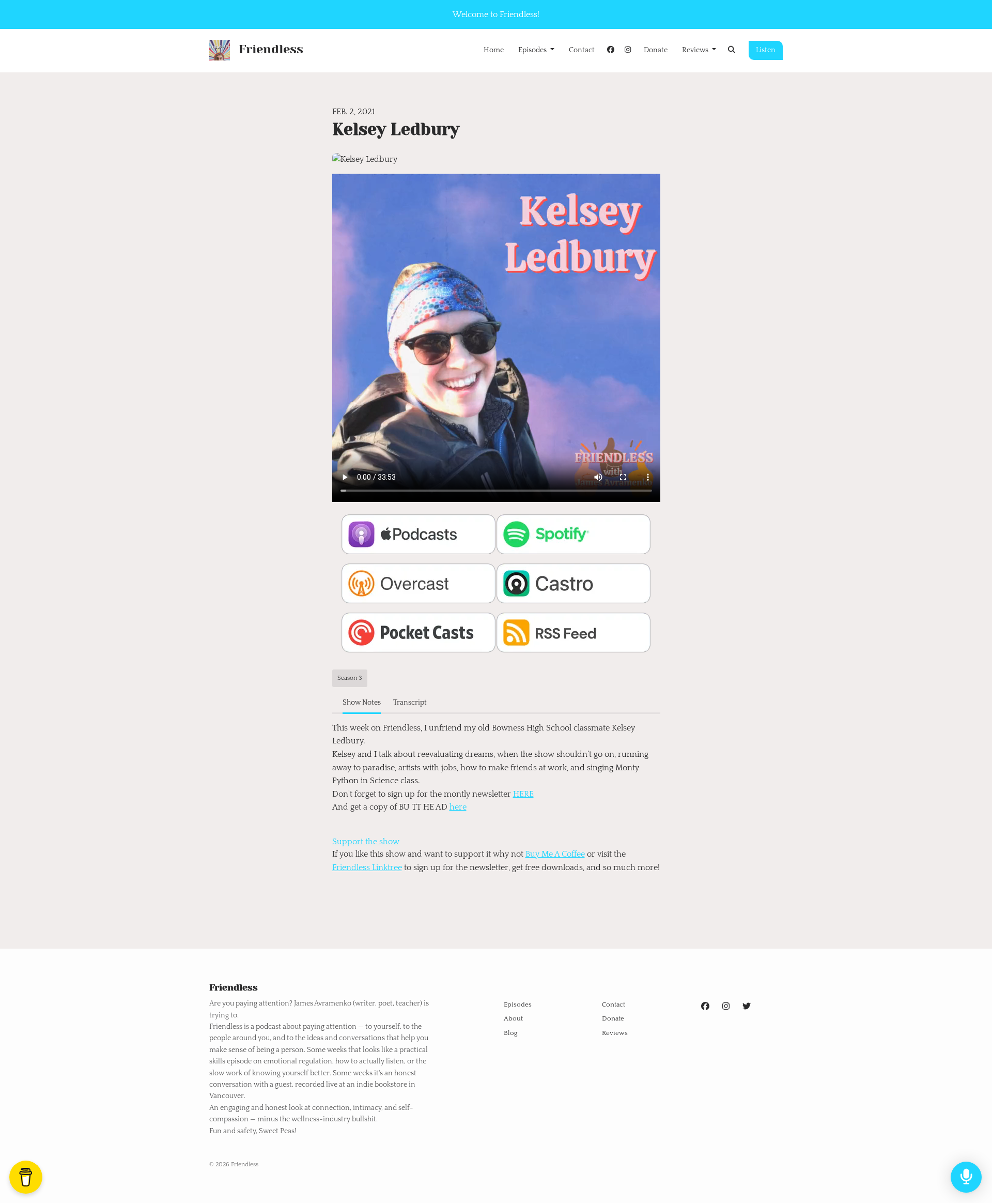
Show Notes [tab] (362, 702)
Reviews (696, 50)
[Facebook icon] (705, 1006)
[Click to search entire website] (732, 50)
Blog (511, 1033)
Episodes (533, 50)
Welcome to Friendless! (496, 14)
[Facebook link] (610, 50)
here (458, 807)
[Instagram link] (628, 50)
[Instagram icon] (726, 1006)
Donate (656, 50)
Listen (766, 50)
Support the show (365, 841)
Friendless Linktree (367, 867)
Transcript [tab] (410, 702)
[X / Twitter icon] (746, 1006)
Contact (582, 50)
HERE (523, 794)
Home (494, 50)
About (513, 1018)
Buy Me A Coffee (555, 854)
